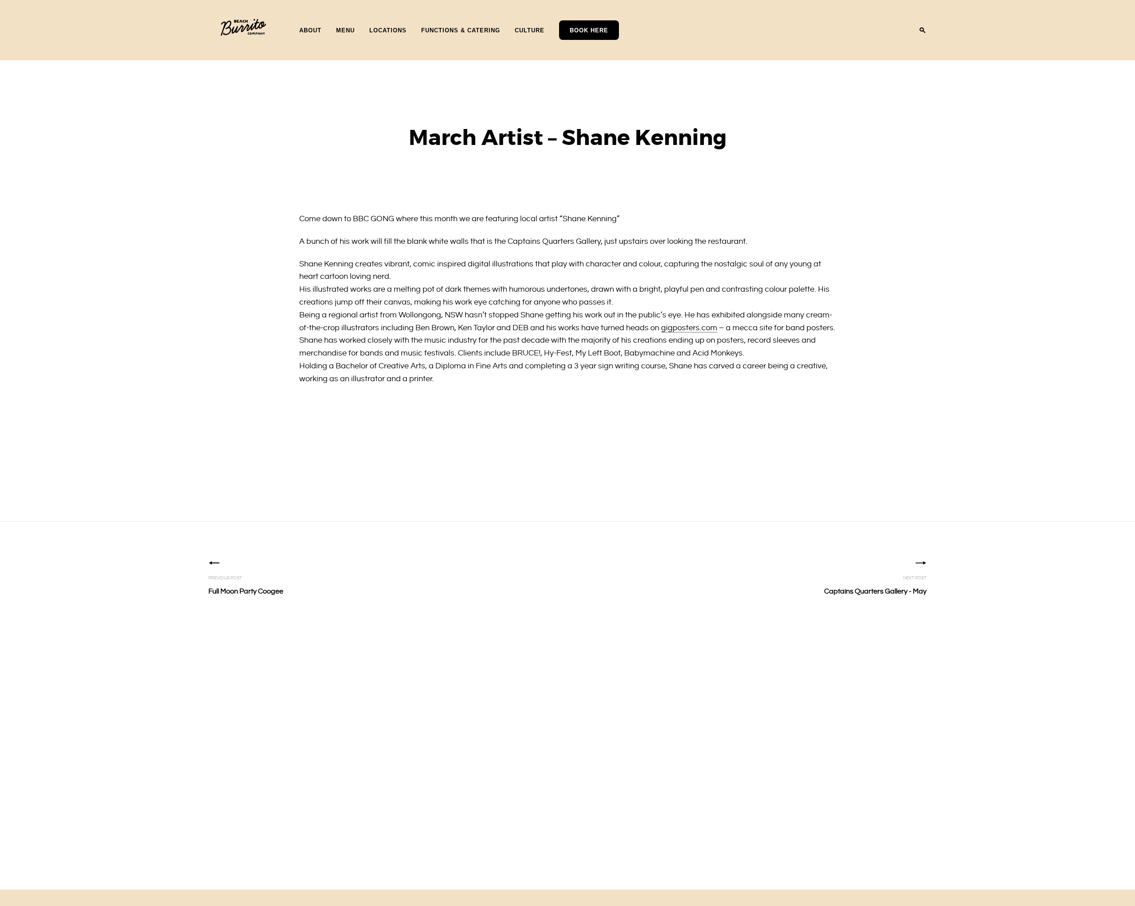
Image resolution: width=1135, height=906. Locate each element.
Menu (345, 30)
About (310, 30)
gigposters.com (689, 328)
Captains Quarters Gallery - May (875, 585)
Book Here (589, 30)
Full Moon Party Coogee (245, 585)
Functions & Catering (460, 30)
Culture (529, 30)
